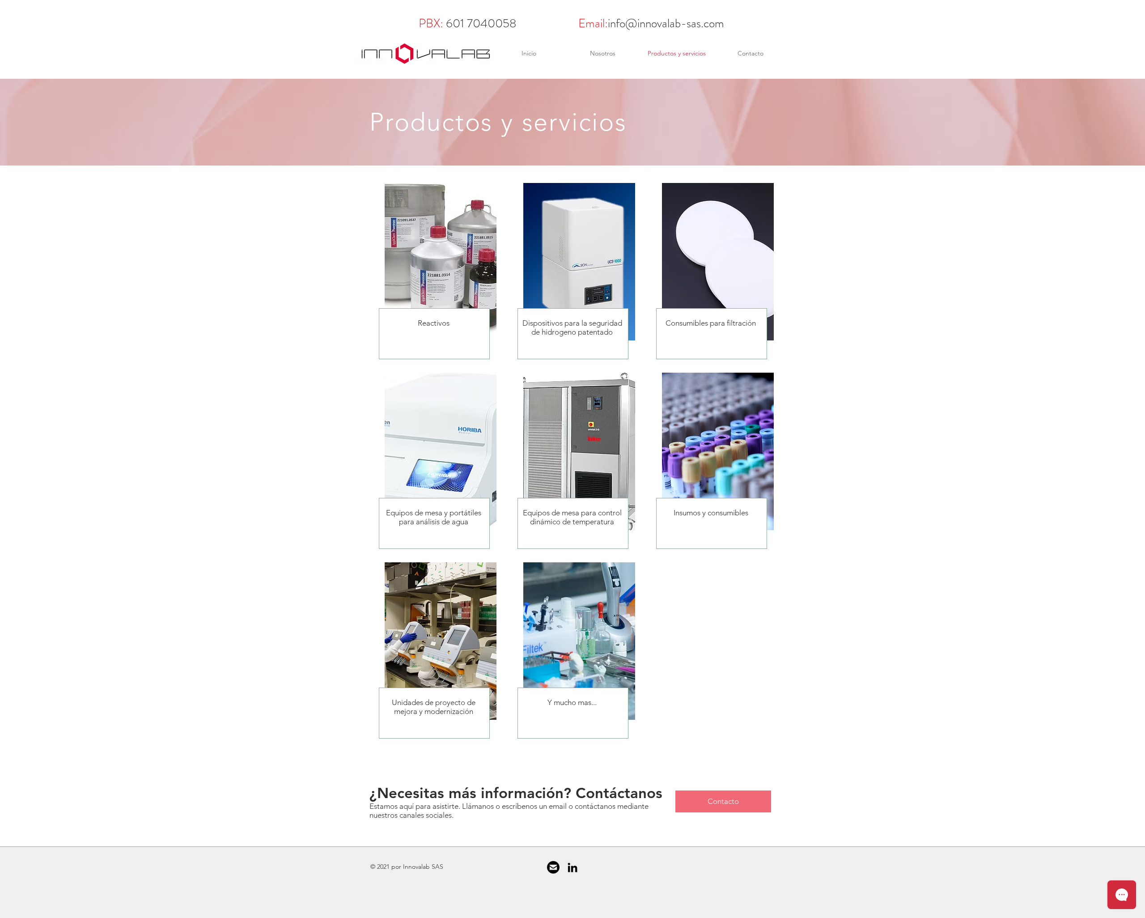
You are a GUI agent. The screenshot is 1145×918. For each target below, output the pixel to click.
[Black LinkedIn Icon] (572, 867)
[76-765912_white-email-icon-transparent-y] (553, 867)
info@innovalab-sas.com (666, 23)
